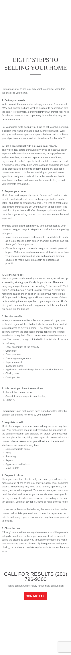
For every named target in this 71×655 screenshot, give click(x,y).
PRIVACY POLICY (39, 634)
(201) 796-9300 (46, 576)
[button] (7, 8)
